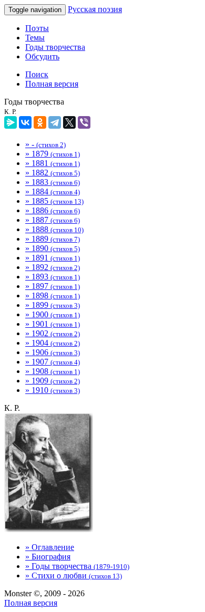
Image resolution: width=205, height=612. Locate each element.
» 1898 (52, 295)
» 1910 (52, 390)
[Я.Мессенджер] (10, 122)
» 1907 (52, 361)
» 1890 (52, 248)
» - (45, 144)
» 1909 (52, 380)
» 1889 (52, 238)
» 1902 (52, 333)
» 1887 (52, 219)
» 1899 (52, 304)
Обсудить (42, 56)
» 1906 (52, 352)
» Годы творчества (77, 566)
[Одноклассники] (40, 122)
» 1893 (52, 276)
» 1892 (52, 267)
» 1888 (54, 229)
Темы (35, 37)
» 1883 (52, 182)
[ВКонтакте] (25, 122)
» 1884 (52, 191)
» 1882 (52, 172)
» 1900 (52, 314)
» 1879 (52, 153)
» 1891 (52, 257)
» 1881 (52, 163)
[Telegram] (54, 122)
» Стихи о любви (73, 575)
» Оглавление (49, 547)
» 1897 (52, 286)
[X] (69, 122)
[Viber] (84, 122)
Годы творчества (55, 47)
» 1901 (52, 323)
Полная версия (30, 602)
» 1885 (54, 200)
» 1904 (52, 342)
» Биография (47, 556)
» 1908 (52, 371)
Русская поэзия (95, 9)
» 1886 (52, 210)
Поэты (37, 28)
